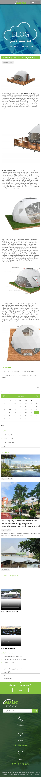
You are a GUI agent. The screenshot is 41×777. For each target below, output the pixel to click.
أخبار (20, 46)
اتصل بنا (20, 690)
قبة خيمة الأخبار (11, 46)
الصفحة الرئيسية (29, 46)
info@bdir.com (20, 745)
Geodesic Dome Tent (25, 775)
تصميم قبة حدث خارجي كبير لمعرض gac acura (18, 371)
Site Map (36, 775)
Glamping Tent (13, 775)
